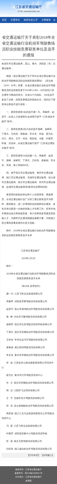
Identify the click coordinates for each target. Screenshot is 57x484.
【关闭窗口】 (47, 455)
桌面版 (28, 480)
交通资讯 (15, 20)
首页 (4, 20)
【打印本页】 (33, 455)
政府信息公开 (31, 20)
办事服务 (46, 20)
